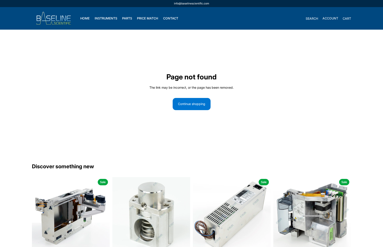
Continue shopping (191, 104)
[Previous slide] (38, 216)
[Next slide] (103, 216)
